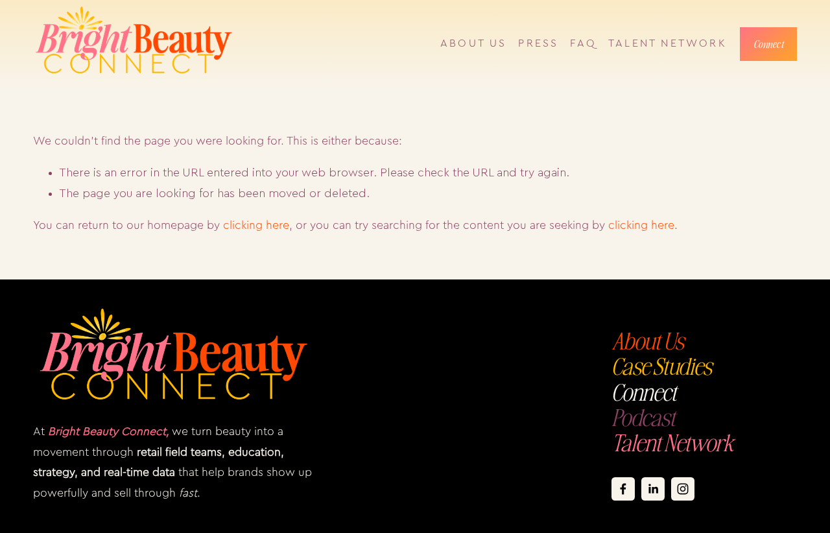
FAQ (583, 43)
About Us (473, 43)
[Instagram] (682, 489)
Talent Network (667, 43)
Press (538, 43)
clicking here (256, 225)
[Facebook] (623, 489)
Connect (768, 44)
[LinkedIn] (653, 489)
